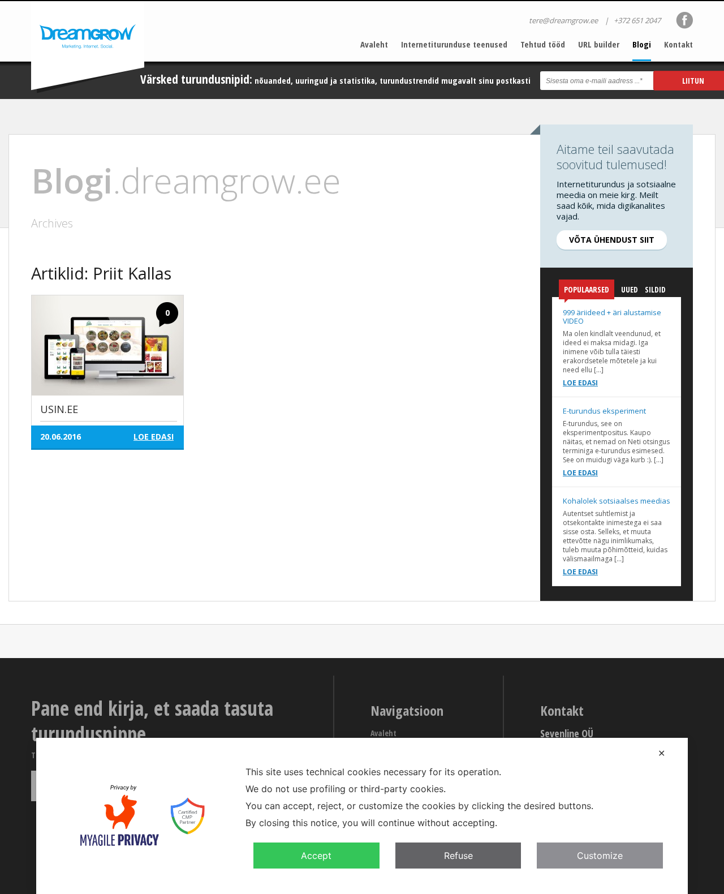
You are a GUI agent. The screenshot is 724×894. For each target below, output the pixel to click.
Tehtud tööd (542, 44)
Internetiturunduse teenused (454, 44)
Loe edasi (580, 383)
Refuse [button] (458, 855)
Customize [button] (600, 855)
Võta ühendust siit (611, 239)
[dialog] (362, 816)
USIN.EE (59, 409)
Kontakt (678, 44)
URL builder (598, 44)
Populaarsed (586, 289)
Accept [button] (316, 855)
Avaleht (374, 44)
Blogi (641, 44)
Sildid (655, 289)
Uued (629, 289)
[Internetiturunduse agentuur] (87, 47)
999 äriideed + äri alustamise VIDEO (612, 316)
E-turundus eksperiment (604, 411)
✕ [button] (661, 753)
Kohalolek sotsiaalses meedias (616, 501)
